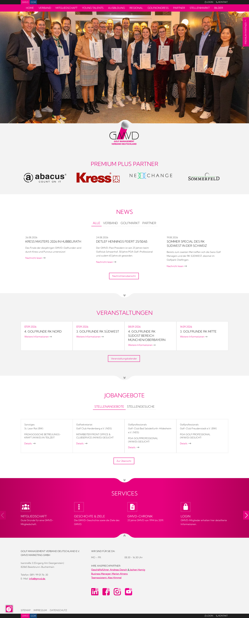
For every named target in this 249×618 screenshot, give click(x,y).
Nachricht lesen (35, 257)
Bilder (218, 7)
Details (29, 443)
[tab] (96, 223)
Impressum (40, 610)
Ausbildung (116, 7)
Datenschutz (58, 610)
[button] (246, 515)
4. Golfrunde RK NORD (43, 331)
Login (209, 2)
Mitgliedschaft (66, 7)
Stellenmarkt (200, 7)
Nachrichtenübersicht (124, 275)
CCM (33, 2)
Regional (136, 7)
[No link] (124, 67)
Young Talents (92, 7)
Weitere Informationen (38, 336)
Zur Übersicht (124, 460)
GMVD (25, 2)
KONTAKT (222, 2)
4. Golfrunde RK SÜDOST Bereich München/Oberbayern (146, 336)
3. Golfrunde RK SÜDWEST (97, 331)
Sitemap (26, 610)
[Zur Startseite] (124, 133)
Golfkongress (158, 7)
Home (30, 7)
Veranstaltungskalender (124, 358)
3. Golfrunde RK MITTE (198, 331)
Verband (44, 7)
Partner (179, 7)
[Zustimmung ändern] (9, 608)
